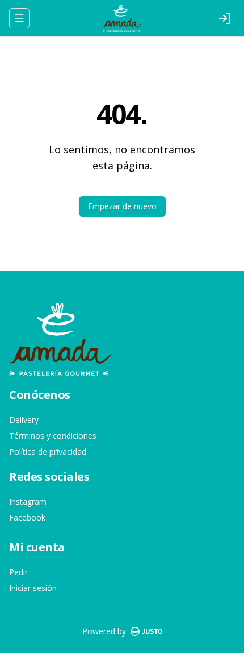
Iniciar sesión (33, 588)
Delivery (24, 419)
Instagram (28, 501)
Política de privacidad (47, 451)
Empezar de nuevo (122, 206)
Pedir (18, 572)
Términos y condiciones (52, 435)
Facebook (27, 517)
